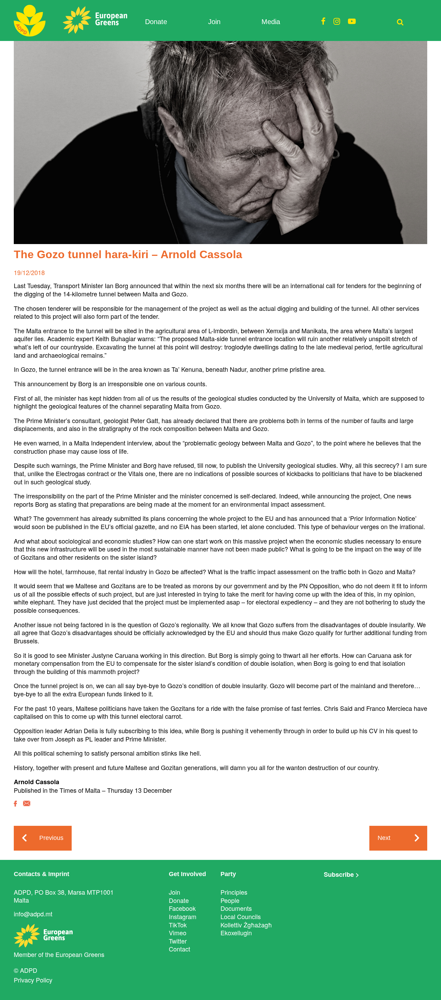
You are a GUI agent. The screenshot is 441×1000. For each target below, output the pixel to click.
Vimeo (177, 932)
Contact (179, 948)
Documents (236, 908)
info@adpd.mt (33, 913)
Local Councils (240, 916)
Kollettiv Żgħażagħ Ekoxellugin (246, 928)
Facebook (182, 908)
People (229, 900)
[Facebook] (15, 809)
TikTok (178, 924)
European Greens (79, 954)
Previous (51, 837)
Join (214, 21)
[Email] (26, 808)
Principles (233, 891)
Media (270, 21)
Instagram (182, 916)
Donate (156, 21)
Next (384, 837)
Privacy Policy (33, 979)
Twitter (178, 940)
